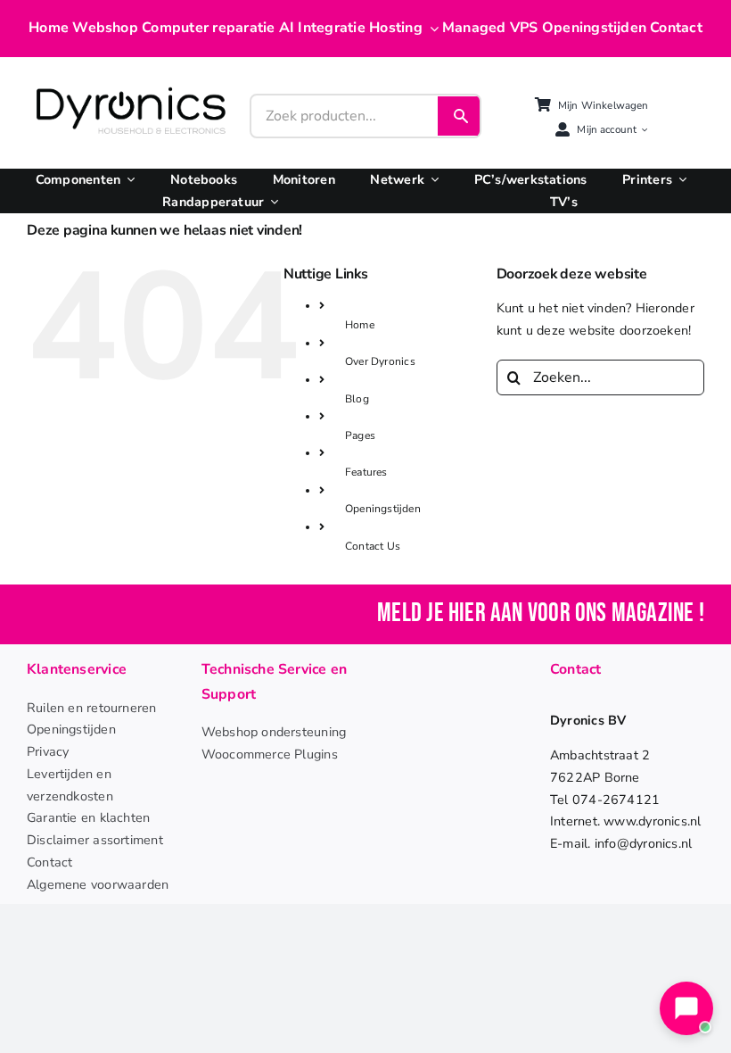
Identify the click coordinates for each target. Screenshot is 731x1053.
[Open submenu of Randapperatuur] (271, 202)
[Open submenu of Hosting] (431, 28)
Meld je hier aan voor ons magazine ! (540, 613)
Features (366, 472)
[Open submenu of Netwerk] (431, 180)
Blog (357, 399)
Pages (360, 435)
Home (359, 325)
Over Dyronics (380, 361)
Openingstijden (383, 509)
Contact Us (372, 546)
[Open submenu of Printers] (679, 180)
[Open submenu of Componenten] (127, 180)
